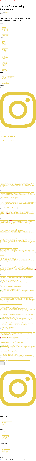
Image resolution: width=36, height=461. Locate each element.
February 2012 (4, 59)
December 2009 (4, 70)
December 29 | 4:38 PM (9, 12)
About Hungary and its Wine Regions (8, 76)
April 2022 (4, 43)
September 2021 (5, 48)
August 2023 (4, 40)
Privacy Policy (4, 82)
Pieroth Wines (4, 33)
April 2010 (3, 65)
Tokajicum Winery (5, 35)
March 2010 (4, 67)
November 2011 (4, 62)
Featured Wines (4, 446)
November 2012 (4, 56)
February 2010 (4, 68)
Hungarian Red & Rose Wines (7, 448)
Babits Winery (4, 26)
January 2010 (4, 69)
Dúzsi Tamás (4, 27)
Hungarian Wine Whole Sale (7, 77)
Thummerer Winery (5, 34)
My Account (4, 81)
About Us (3, 75)
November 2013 (4, 50)
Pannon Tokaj (4, 31)
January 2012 (4, 61)
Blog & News (4, 78)
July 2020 (3, 49)
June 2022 (3, 42)
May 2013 (3, 55)
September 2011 (4, 63)
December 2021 (4, 47)
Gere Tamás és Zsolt (5, 29)
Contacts (3, 79)
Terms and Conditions (5, 83)
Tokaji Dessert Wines (5, 453)
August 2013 (4, 52)
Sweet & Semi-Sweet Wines (6, 452)
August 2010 (4, 64)
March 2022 (4, 44)
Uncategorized (4, 455)
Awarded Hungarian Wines (6, 445)
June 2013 (3, 54)
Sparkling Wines (5, 451)
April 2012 (3, 58)
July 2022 (3, 41)
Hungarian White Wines (6, 449)
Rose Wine (3, 450)
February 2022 (4, 45)
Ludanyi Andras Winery (6, 30)
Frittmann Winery (5, 28)
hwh (1, 12)
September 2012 (5, 57)
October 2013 (4, 51)
